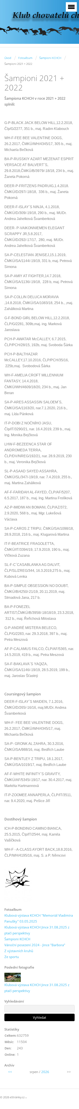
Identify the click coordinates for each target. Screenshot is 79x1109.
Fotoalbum (25, 58)
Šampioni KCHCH (50, 58)
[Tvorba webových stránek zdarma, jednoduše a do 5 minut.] (26, 1097)
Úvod (7, 58)
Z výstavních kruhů (18, 951)
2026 (45, 1072)
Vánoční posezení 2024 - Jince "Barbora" (34, 945)
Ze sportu (11, 957)
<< (10, 1072)
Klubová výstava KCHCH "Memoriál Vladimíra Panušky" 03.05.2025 (38, 918)
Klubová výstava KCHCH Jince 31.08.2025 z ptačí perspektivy (36, 930)
